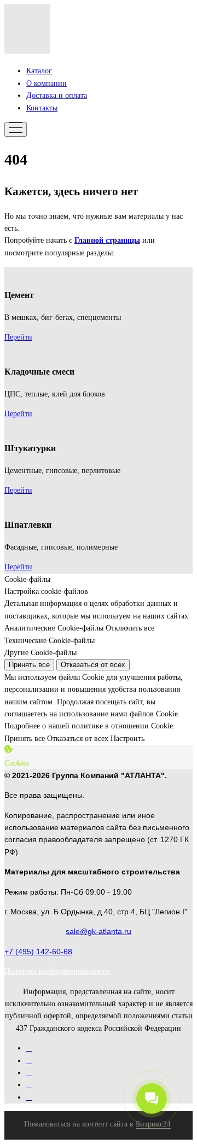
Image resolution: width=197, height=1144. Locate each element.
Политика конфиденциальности (56, 971)
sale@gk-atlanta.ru (98, 931)
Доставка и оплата (56, 95)
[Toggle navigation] (15, 129)
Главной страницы (107, 240)
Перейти (18, 337)
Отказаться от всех (93, 665)
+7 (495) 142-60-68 (38, 951)
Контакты (41, 108)
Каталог (39, 71)
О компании (46, 83)
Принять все (29, 665)
